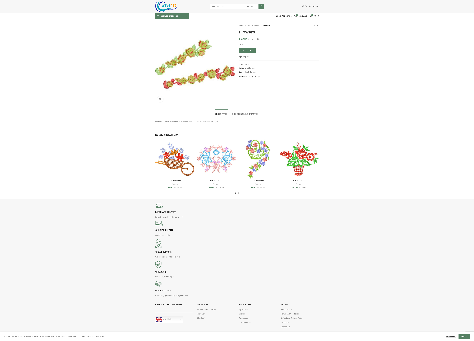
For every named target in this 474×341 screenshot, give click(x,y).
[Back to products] (314, 25)
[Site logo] (166, 6)
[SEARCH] (261, 6)
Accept (464, 336)
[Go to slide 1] (235, 193)
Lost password (245, 322)
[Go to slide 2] (238, 193)
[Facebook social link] (303, 6)
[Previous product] (311, 25)
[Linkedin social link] (313, 6)
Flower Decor (175, 181)
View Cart (201, 314)
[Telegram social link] (317, 6)
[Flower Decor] (174, 159)
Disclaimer (285, 322)
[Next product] (317, 25)
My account (244, 310)
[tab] (221, 113)
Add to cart (247, 51)
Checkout (201, 318)
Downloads (243, 318)
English (167, 319)
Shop (249, 26)
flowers (253, 72)
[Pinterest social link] (310, 6)
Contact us (285, 327)
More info (451, 336)
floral (246, 72)
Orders (242, 314)
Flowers (257, 26)
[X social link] (306, 6)
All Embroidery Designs (206, 310)
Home (241, 26)
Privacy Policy (286, 310)
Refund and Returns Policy (292, 318)
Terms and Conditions (290, 314)
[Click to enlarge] (160, 99)
